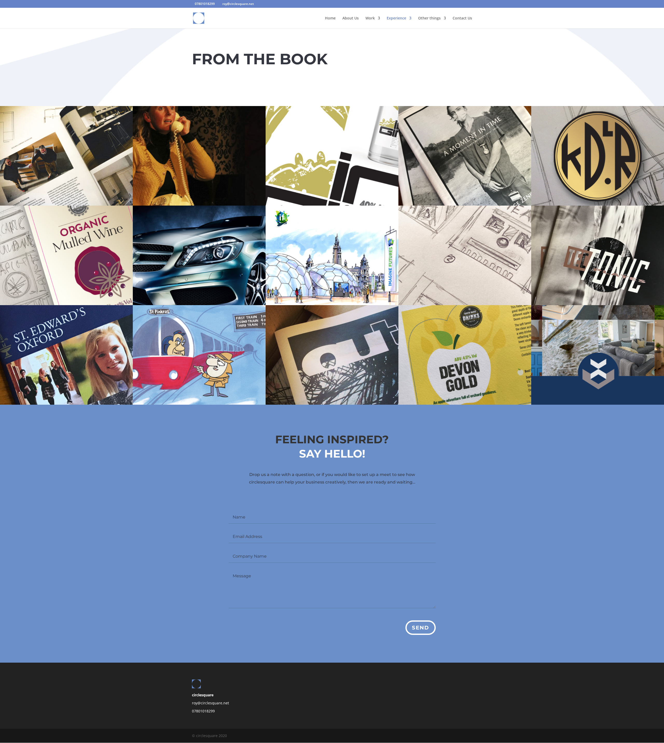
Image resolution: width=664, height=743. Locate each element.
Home (330, 18)
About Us (350, 18)
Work (370, 18)
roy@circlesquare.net (210, 702)
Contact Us (462, 18)
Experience (396, 18)
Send (420, 628)
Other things (429, 18)
